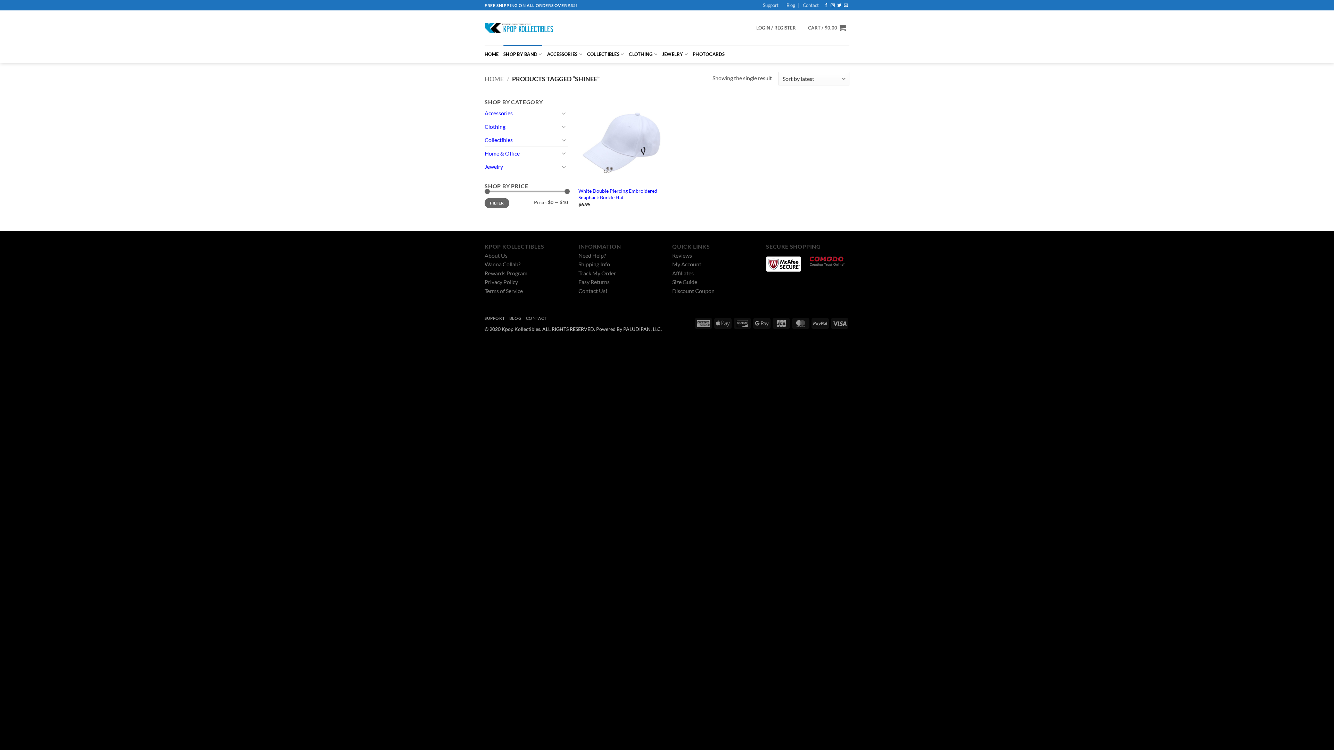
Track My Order (597, 273)
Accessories (499, 113)
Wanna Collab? (502, 264)
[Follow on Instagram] (833, 5)
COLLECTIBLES (603, 54)
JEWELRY (672, 54)
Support (771, 5)
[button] (827, 27)
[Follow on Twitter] (839, 5)
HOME (492, 54)
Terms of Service (504, 291)
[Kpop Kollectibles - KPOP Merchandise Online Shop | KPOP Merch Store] (519, 27)
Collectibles (499, 139)
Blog (791, 5)
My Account (686, 264)
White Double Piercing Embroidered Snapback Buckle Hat (617, 194)
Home (494, 79)
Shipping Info (594, 264)
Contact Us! (592, 291)
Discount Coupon (693, 291)
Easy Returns (594, 281)
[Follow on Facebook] (826, 5)
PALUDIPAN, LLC (642, 329)
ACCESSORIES (562, 54)
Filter (497, 203)
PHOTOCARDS (709, 54)
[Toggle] (564, 113)
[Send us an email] (846, 5)
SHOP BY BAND (520, 54)
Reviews (682, 255)
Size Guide (684, 281)
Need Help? (592, 255)
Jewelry (494, 166)
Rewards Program (506, 273)
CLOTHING (640, 54)
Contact (811, 5)
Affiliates (683, 273)
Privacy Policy (501, 281)
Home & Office (502, 153)
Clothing (495, 126)
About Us (496, 255)
